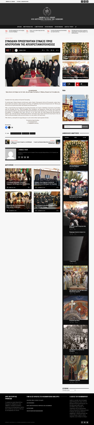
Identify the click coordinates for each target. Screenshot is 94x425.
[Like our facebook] (64, 84)
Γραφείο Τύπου (22, 50)
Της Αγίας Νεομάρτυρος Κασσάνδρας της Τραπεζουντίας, (59, 31)
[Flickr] (85, 1)
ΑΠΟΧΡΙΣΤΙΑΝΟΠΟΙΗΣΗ (16, 133)
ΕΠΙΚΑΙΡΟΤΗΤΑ (74, 54)
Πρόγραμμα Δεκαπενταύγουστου (77, 232)
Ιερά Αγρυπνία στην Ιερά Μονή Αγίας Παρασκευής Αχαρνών (78, 291)
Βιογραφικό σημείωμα (74, 380)
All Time (84, 137)
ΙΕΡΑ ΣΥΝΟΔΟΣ (25, 133)
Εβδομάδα (67, 137)
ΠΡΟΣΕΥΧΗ (32, 133)
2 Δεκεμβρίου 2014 (12, 210)
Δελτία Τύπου (8, 38)
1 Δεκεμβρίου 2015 (41, 187)
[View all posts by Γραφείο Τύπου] (16, 50)
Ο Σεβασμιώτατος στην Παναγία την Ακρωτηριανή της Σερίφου (78, 196)
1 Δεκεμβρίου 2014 (41, 210)
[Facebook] (82, 1)
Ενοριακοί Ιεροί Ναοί (74, 320)
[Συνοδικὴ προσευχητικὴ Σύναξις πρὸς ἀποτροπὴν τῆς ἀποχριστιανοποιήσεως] (32, 70)
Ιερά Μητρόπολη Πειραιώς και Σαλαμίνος (76, 350)
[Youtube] (87, 1)
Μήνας (75, 137)
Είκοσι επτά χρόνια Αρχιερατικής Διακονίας (37, 31)
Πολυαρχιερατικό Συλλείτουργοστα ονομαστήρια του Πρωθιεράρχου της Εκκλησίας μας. (80, 32)
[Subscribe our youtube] (77, 84)
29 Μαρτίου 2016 (12, 187)
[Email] (28, 157)
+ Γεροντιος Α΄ (72, 261)
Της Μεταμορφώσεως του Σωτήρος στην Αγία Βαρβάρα (16, 31)
